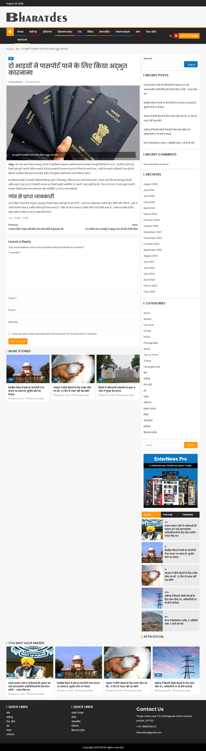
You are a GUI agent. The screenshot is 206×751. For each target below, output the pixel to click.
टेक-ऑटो (151, 31)
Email (12, 309)
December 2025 (153, 231)
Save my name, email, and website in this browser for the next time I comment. (54, 333)
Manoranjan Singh (36, 398)
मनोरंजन (22, 39)
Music (147, 336)
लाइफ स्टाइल (123, 31)
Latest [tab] (147, 514)
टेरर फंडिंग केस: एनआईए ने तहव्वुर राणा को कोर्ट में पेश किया (111, 226)
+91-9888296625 (146, 726)
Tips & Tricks (151, 354)
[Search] (171, 36)
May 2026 (149, 201)
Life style (149, 324)
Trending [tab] (187, 514)
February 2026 (152, 219)
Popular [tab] (167, 514)
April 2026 (149, 207)
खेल (138, 31)
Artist (147, 312)
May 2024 (149, 291)
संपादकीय (104, 31)
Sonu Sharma (17, 82)
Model (147, 330)
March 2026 (150, 213)
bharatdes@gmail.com (148, 732)
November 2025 (153, 237)
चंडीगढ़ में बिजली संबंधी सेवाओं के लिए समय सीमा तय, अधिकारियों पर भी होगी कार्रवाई (181, 599)
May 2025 (149, 273)
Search (148, 58)
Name (12, 297)
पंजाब (20, 31)
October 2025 (151, 243)
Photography (151, 342)
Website (13, 321)
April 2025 (149, 279)
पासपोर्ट (25, 218)
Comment (14, 252)
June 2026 (149, 195)
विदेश (90, 31)
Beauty (147, 318)
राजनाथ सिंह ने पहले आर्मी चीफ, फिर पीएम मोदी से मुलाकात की (35, 226)
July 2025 (149, 261)
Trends (147, 360)
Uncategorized (152, 366)
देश (79, 31)
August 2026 (151, 183)
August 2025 (151, 255)
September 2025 (153, 249)
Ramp (147, 348)
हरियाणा (47, 31)
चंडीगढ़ (33, 31)
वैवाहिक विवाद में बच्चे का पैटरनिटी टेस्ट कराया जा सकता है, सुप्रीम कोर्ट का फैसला (26, 391)
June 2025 (149, 267)
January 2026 (151, 225)
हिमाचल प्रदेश (65, 31)
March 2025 (150, 285)
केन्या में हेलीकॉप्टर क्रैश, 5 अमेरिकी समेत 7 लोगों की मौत (169, 142)
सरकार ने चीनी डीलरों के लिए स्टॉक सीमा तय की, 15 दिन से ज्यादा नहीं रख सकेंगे (181, 576)
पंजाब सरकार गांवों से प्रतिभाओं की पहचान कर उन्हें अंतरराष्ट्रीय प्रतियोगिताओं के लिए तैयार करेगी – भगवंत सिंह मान (170, 89)
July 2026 (149, 189)
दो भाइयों (17, 218)
